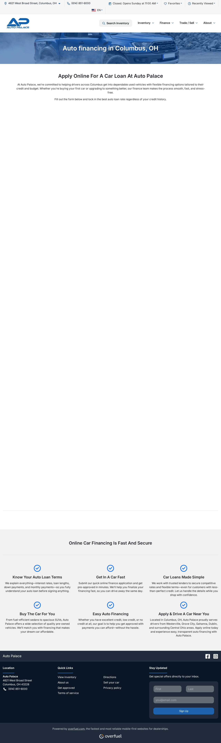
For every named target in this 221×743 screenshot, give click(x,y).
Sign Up (183, 710)
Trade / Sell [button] (186, 23)
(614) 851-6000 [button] (80, 3)
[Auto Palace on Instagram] (214, 656)
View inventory (67, 677)
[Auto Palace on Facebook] (206, 656)
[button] (33, 3)
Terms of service (68, 693)
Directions (109, 677)
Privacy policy (112, 687)
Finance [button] (165, 23)
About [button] (207, 23)
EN (99, 10)
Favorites (174, 3)
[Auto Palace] (18, 23)
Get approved (66, 687)
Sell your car (111, 682)
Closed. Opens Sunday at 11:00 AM (134, 3)
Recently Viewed (202, 3)
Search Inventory (118, 23)
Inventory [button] (144, 23)
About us (63, 682)
